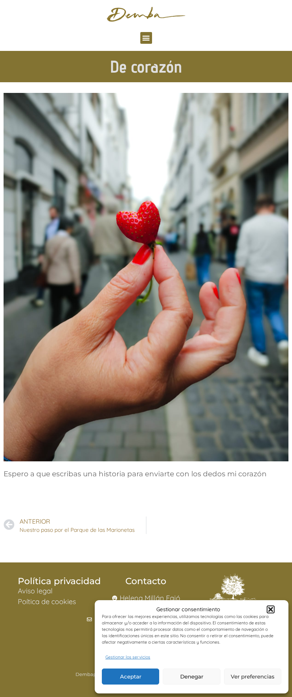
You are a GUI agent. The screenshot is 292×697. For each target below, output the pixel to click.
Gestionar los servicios (127, 657)
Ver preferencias (253, 676)
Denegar (191, 676)
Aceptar (130, 676)
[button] (270, 609)
